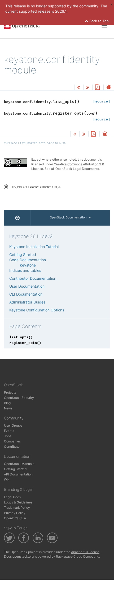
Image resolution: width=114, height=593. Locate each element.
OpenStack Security (19, 398)
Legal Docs (12, 497)
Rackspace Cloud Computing (77, 556)
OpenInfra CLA (15, 518)
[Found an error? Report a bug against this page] (108, 87)
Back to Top (98, 21)
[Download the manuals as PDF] (97, 87)
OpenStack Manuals (19, 464)
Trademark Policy (17, 508)
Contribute (12, 447)
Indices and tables (25, 270)
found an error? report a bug (35, 187)
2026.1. (61, 11)
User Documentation (27, 286)
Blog (7, 403)
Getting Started (22, 254)
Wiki (7, 480)
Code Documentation (27, 260)
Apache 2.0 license (85, 552)
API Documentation (18, 474)
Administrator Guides (27, 302)
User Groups (13, 425)
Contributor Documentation (32, 278)
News (8, 408)
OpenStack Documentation (68, 217)
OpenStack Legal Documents (77, 169)
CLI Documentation (25, 294)
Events (9, 431)
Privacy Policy (14, 513)
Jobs (7, 436)
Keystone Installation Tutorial (34, 246)
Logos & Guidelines (18, 502)
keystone (28, 265)
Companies (12, 441)
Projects (10, 392)
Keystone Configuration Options (36, 310)
